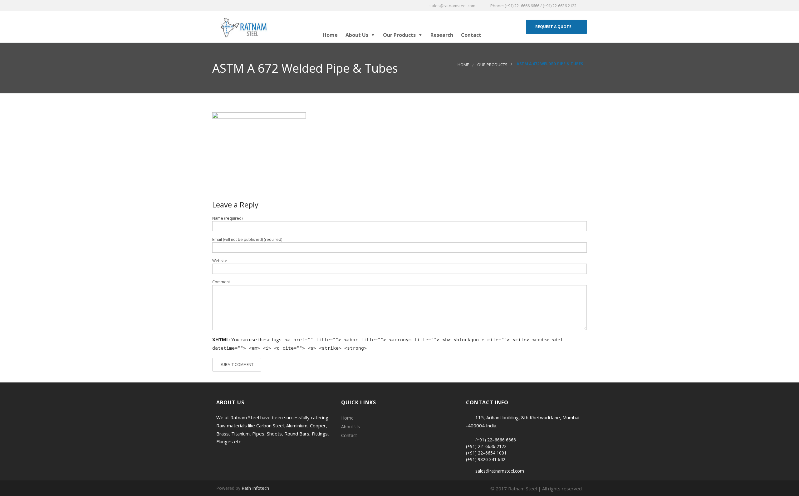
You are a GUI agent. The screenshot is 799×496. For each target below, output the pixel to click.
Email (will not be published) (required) (247, 239)
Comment (221, 281)
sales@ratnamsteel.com (499, 471)
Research (441, 35)
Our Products (399, 35)
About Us (357, 35)
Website (219, 260)
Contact (471, 35)
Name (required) (227, 218)
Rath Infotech (255, 488)
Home (330, 35)
